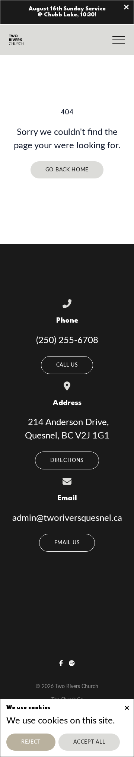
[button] (118, 40)
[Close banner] (126, 8)
